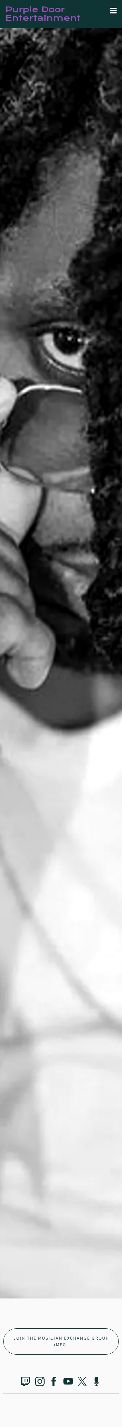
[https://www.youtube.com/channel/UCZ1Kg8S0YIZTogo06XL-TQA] (68, 1382)
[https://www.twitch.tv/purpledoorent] (25, 1382)
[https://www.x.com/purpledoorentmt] (82, 1382)
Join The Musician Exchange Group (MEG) (61, 1341)
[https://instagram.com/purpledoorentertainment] (40, 1382)
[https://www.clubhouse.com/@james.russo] (96, 1382)
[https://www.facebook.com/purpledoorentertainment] (54, 1382)
